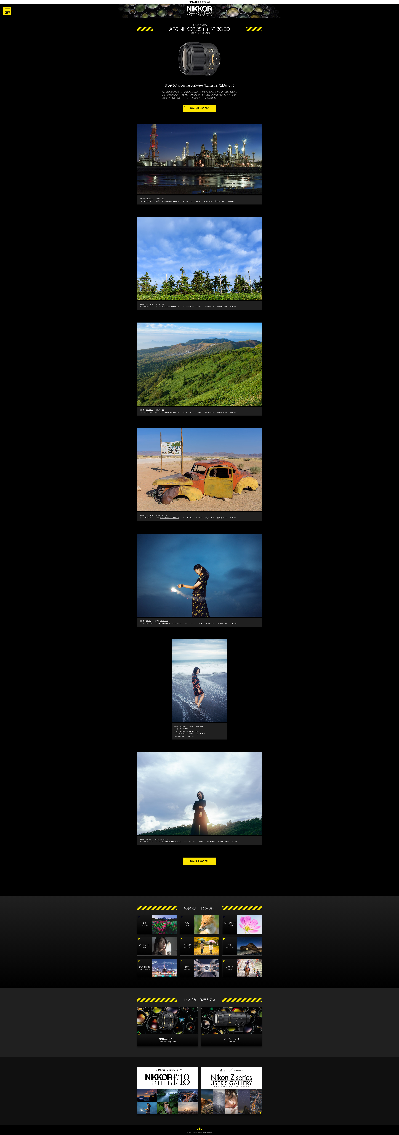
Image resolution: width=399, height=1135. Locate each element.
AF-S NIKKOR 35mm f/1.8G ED (169, 201)
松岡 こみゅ (149, 199)
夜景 (163, 199)
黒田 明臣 (148, 621)
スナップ (164, 515)
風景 (163, 304)
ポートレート (164, 621)
